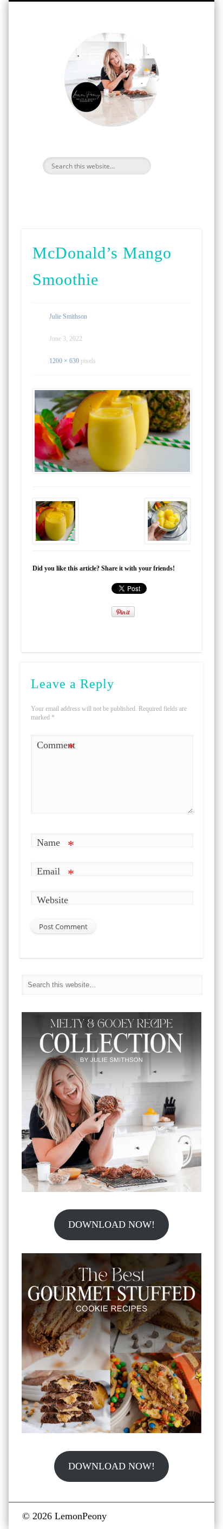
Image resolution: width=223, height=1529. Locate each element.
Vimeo (145, 193)
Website (52, 900)
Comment (56, 747)
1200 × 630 (64, 361)
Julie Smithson (68, 316)
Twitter (98, 193)
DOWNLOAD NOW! (111, 1224)
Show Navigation (175, 97)
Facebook (75, 193)
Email (55, 873)
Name (55, 844)
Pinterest (121, 193)
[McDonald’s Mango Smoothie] (111, 431)
